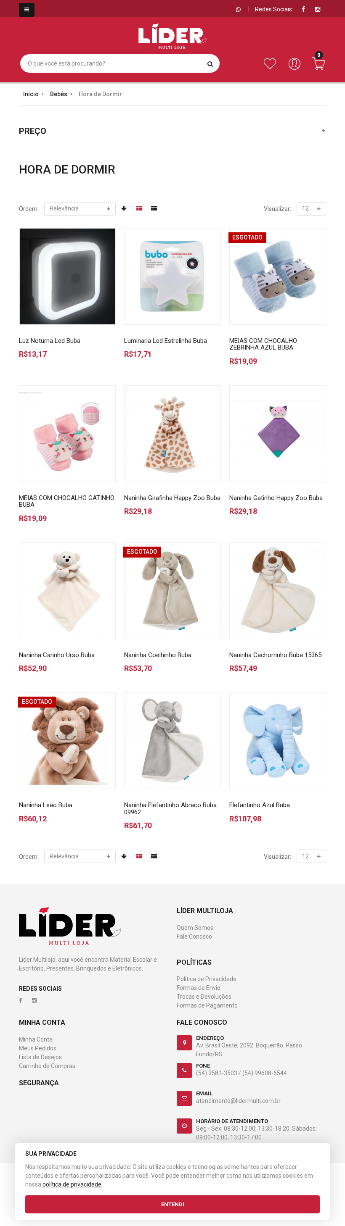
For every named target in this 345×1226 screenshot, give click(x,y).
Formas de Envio (198, 987)
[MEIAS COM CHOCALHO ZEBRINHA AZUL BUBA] (277, 276)
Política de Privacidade (206, 979)
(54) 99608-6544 (264, 1073)
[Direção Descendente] (124, 208)
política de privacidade (71, 1184)
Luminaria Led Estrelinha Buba (165, 341)
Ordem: (29, 208)
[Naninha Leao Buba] (67, 740)
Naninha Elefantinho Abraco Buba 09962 (170, 808)
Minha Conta (36, 1039)
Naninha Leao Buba (45, 805)
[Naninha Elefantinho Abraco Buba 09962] (172, 740)
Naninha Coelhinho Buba (157, 655)
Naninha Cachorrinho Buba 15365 (275, 655)
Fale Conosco (194, 936)
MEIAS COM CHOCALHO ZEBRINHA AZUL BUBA (263, 344)
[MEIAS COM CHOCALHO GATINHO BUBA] (67, 433)
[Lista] (154, 208)
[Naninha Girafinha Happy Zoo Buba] (172, 433)
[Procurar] (210, 63)
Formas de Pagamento (207, 1005)
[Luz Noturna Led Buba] (67, 276)
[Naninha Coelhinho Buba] (172, 590)
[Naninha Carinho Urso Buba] (67, 590)
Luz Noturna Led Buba (49, 341)
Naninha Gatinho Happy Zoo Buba (276, 498)
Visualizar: (277, 208)
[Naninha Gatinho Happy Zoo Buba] (277, 433)
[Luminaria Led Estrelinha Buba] (172, 276)
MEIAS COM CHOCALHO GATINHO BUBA (66, 501)
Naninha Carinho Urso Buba (57, 655)
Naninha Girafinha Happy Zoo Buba (172, 498)
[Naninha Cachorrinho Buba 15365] (277, 590)
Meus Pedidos (37, 1048)
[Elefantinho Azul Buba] (277, 740)
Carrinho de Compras (47, 1066)
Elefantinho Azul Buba (259, 805)
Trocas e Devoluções (204, 996)
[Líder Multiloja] (172, 29)
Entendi (172, 1204)
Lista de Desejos (40, 1057)
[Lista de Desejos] (272, 68)
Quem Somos (195, 927)
